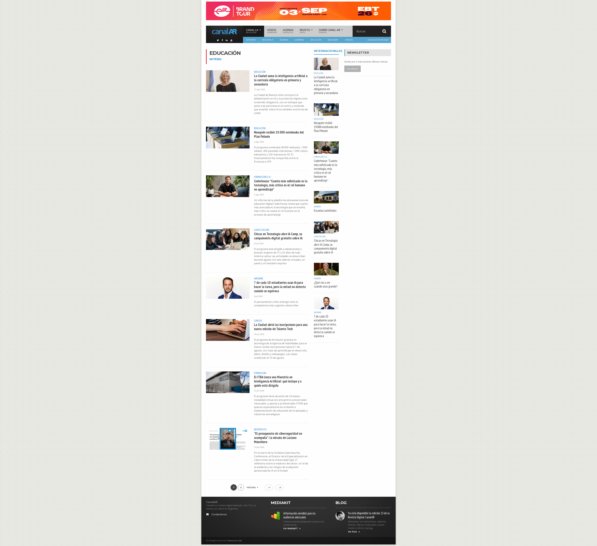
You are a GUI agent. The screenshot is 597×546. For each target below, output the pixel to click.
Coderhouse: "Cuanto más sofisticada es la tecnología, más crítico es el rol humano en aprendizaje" (280, 185)
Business (284, 40)
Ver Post (352, 532)
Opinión (349, 40)
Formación (260, 373)
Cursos (258, 320)
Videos (272, 31)
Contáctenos (219, 514)
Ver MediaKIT (290, 528)
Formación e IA (262, 177)
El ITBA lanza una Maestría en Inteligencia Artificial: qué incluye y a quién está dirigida (277, 381)
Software (251, 40)
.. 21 (279, 487)
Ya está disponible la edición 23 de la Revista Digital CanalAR (369, 515)
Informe (258, 278)
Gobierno (299, 40)
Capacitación (261, 230)
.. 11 (268, 487)
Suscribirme (352, 68)
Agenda (288, 31)
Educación (315, 40)
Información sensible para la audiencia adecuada (299, 515)
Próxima (251, 487)
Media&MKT (333, 40)
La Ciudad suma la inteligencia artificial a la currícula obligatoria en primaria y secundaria (281, 80)
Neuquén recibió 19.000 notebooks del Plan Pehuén (279, 134)
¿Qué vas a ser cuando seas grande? (325, 284)
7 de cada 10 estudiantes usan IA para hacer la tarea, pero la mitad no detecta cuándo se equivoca (280, 286)
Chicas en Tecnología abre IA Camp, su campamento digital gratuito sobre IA (278, 236)
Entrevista (260, 429)
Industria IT (267, 40)
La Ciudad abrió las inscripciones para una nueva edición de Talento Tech (281, 326)
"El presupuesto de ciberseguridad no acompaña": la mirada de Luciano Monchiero (278, 437)
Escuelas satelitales (325, 210)
